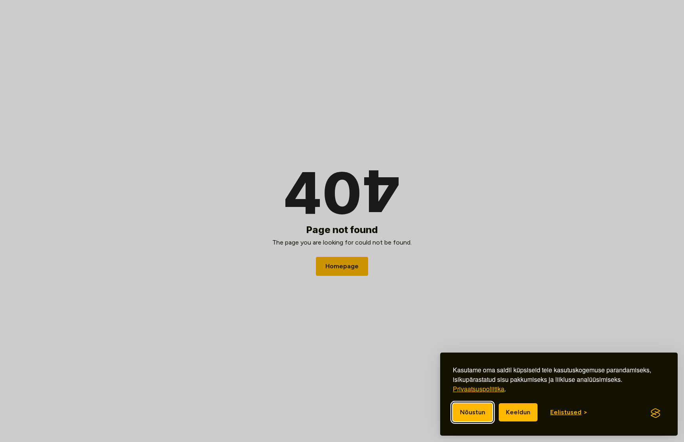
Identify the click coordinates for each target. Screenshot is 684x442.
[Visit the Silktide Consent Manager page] (655, 413)
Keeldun (518, 412)
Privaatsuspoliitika (478, 388)
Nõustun (472, 412)
